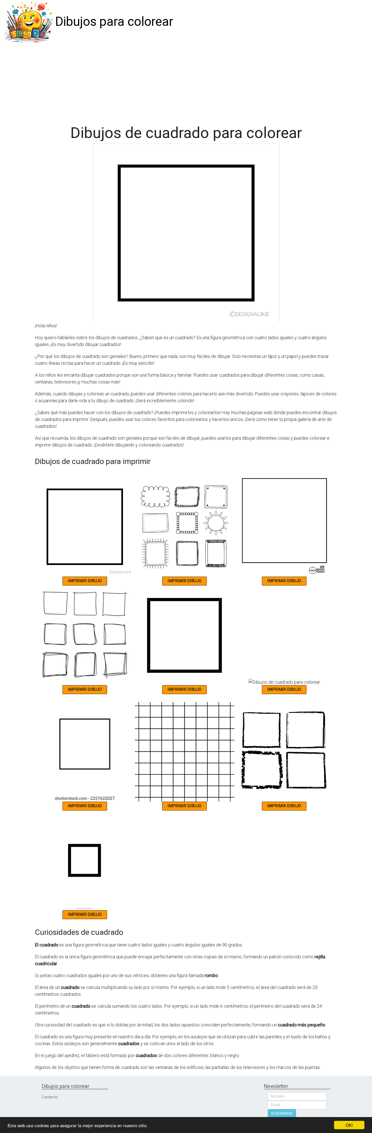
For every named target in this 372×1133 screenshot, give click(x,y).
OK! (349, 1125)
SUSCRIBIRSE (282, 1113)
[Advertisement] (186, 81)
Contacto (50, 1097)
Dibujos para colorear (114, 21)
